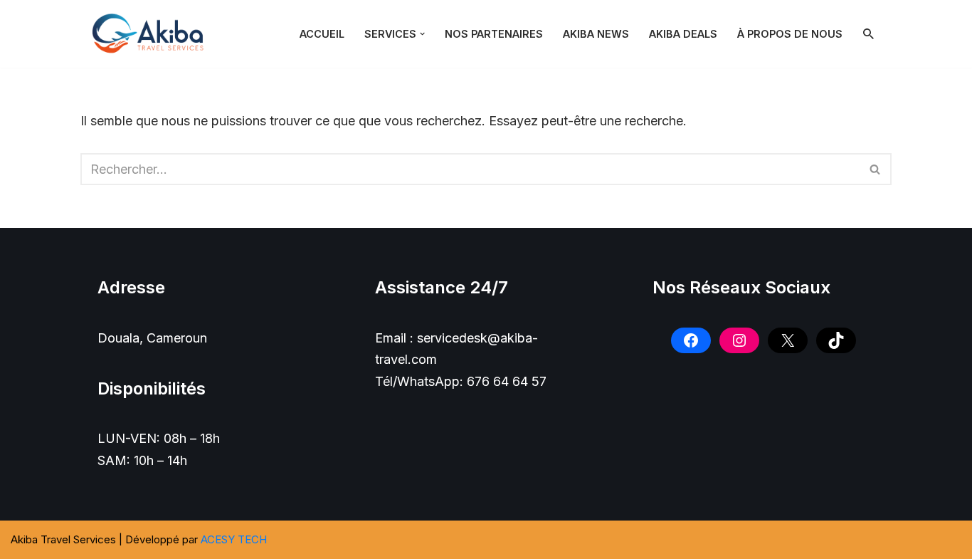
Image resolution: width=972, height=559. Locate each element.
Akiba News (596, 34)
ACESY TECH (234, 539)
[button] (422, 33)
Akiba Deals (683, 34)
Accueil (322, 34)
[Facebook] (691, 340)
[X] (788, 340)
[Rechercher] (868, 33)
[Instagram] (739, 340)
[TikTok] (836, 340)
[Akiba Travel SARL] (151, 34)
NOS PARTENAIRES (494, 34)
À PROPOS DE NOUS (789, 34)
